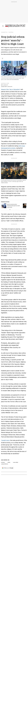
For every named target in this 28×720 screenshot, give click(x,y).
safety (8, 462)
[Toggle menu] (3, 25)
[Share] (2, 58)
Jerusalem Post (4, 32)
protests (3, 462)
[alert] (12, 703)
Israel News (11, 32)
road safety (15, 462)
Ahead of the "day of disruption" (10, 89)
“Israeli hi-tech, (5, 440)
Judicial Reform (4, 464)
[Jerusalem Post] (15, 25)
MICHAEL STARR (5, 83)
